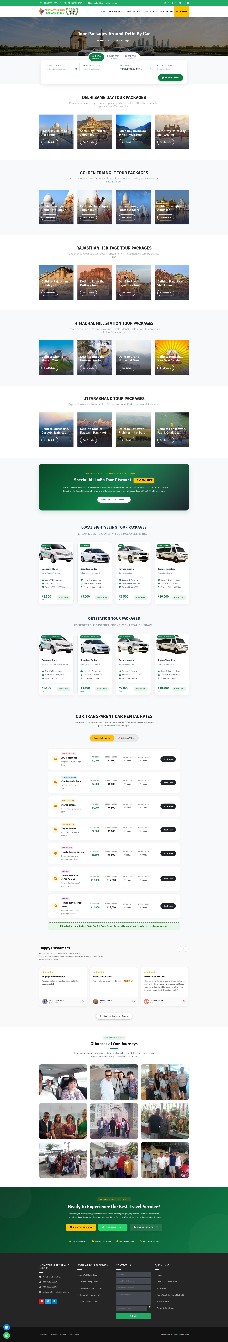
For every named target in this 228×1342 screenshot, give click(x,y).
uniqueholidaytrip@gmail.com (103, 3)
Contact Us (166, 11)
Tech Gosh (184, 1334)
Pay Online (181, 11)
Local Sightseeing (102, 738)
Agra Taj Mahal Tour (88, 1275)
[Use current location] (76, 68)
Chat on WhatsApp (114, 1227)
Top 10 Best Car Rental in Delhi (170, 1295)
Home (103, 11)
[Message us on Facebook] (6, 1327)
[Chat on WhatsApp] (6, 1335)
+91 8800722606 (50, 3)
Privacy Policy (163, 1301)
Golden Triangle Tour (88, 1282)
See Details (49, 142)
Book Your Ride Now (82, 1227)
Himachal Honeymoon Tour (91, 1295)
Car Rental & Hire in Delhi (168, 1282)
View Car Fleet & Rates (113, 499)
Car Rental (149, 11)
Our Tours (115, 11)
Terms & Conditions (165, 1308)
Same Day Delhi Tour (88, 1301)
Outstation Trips (126, 738)
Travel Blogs (132, 11)
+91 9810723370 (74, 3)
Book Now (63, 598)
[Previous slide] (179, 949)
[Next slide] (186, 949)
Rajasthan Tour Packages (90, 1288)
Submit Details (172, 77)
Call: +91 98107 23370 (147, 1227)
